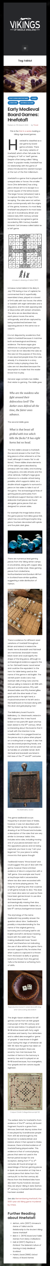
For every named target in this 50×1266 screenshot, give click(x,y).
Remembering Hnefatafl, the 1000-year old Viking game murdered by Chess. (24, 1201)
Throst (35, 125)
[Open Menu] (25, 48)
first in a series (25, 131)
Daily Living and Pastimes (18, 98)
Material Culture (27, 103)
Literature (13, 103)
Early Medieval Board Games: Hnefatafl (23, 114)
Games (34, 98)
